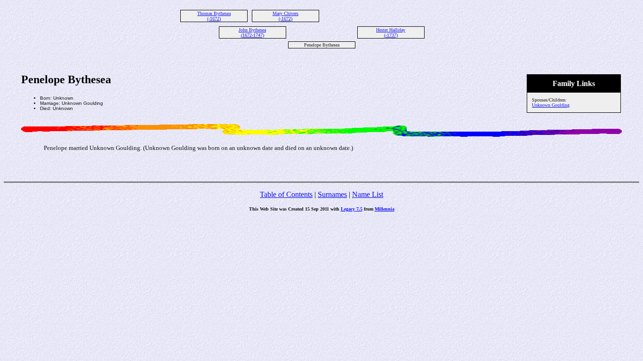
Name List (367, 194)
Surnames (332, 194)
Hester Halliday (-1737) (390, 32)
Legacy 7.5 (351, 209)
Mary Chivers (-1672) (285, 16)
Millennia (384, 209)
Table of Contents (286, 194)
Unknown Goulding (551, 105)
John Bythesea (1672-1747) (252, 32)
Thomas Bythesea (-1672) (214, 16)
